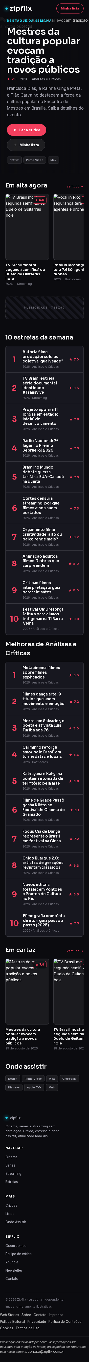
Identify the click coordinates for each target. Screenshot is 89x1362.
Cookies (6, 1328)
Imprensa (56, 1315)
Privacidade (36, 1322)
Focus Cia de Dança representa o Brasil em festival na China (41, 836)
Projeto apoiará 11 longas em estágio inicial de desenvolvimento (40, 416)
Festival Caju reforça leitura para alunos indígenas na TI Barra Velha (43, 616)
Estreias (11, 1182)
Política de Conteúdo (65, 1322)
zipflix (21, 8)
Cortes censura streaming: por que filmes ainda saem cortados (41, 505)
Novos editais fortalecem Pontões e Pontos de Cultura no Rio (42, 891)
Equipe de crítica (18, 1254)
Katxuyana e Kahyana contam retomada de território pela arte (42, 778)
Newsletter (13, 1270)
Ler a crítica (29, 130)
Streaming (13, 1174)
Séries (10, 1165)
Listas (9, 1214)
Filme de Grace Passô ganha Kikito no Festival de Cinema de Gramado (43, 807)
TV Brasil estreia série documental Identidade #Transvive (39, 385)
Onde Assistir (15, 1222)
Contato (11, 1279)
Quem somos (15, 1246)
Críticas (11, 1205)
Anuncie (11, 1262)
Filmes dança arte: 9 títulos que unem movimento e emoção (43, 699)
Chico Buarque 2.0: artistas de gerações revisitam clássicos (43, 863)
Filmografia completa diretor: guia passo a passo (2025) (44, 920)
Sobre (26, 1315)
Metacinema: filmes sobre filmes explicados (41, 672)
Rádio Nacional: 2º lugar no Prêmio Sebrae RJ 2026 (40, 445)
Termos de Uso (28, 1328)
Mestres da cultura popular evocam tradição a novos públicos (43, 50)
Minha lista (70, 8)
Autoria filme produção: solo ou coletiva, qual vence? (42, 356)
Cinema (11, 1157)
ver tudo (73, 186)
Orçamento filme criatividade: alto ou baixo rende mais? (42, 534)
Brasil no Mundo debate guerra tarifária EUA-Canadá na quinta (43, 474)
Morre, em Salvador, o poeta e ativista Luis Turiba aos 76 (43, 725)
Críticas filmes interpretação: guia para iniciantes (41, 587)
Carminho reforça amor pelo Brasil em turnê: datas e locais (42, 752)
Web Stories (9, 1315)
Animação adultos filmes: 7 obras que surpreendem (40, 561)
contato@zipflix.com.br (46, 1352)
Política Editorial (12, 1322)
